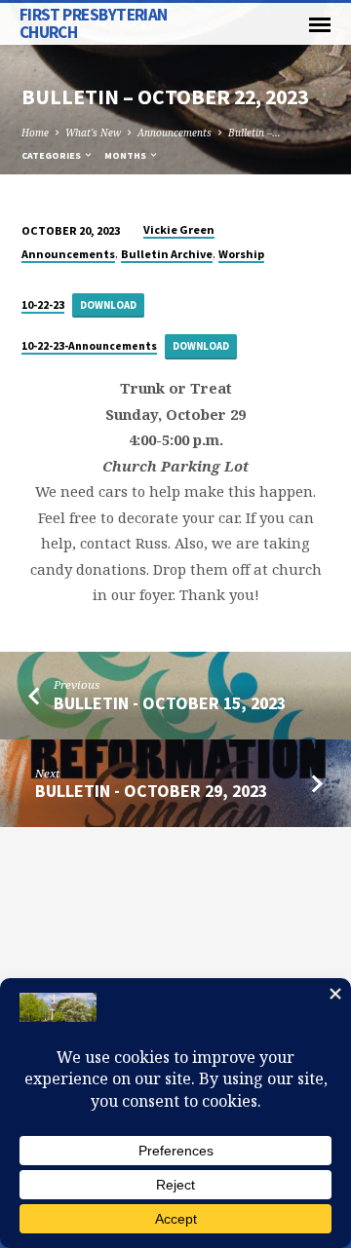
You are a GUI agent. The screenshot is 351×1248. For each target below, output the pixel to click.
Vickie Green (178, 229)
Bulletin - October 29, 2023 (151, 790)
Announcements (174, 132)
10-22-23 (42, 304)
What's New (93, 132)
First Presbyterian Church (94, 23)
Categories (52, 155)
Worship (241, 253)
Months (126, 155)
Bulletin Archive (167, 253)
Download (108, 305)
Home (35, 132)
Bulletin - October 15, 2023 (170, 703)
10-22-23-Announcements (89, 345)
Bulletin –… (254, 132)
